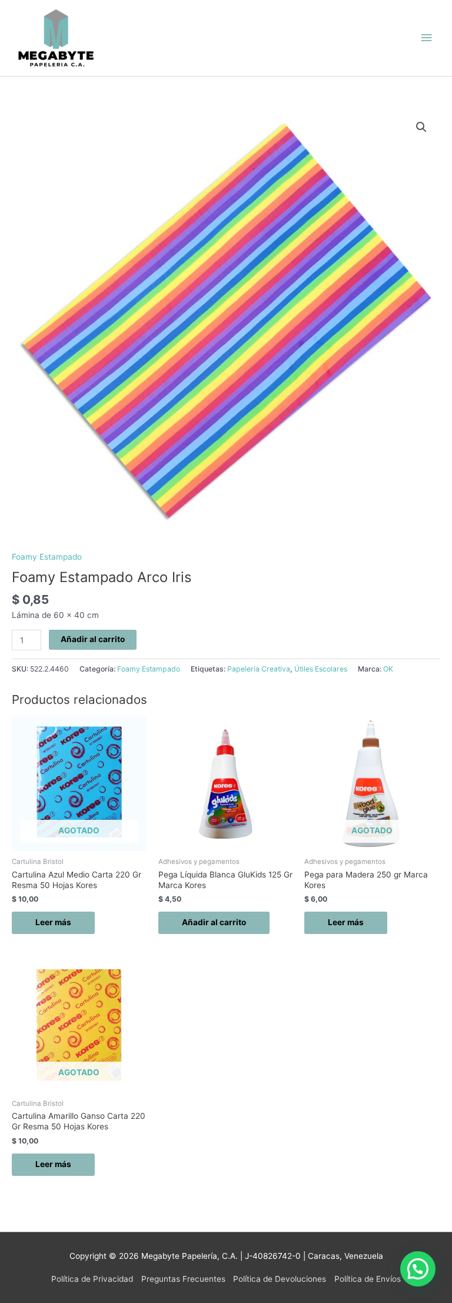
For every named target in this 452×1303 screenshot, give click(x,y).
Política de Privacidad (92, 1279)
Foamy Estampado (47, 556)
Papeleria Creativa (258, 668)
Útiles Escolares (320, 668)
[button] (421, 127)
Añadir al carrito (93, 639)
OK (388, 668)
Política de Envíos (367, 1279)
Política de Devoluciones (279, 1279)
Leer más (53, 922)
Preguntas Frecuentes (183, 1279)
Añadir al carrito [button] (214, 922)
